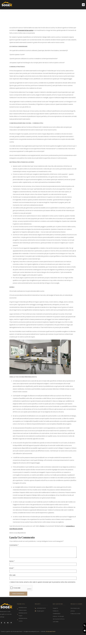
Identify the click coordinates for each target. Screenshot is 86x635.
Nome (12, 561)
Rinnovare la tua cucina (25, 30)
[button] (83, 4)
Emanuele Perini (50, 631)
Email (11, 568)
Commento (14, 545)
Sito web (12, 575)
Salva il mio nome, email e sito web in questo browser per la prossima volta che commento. (43, 582)
